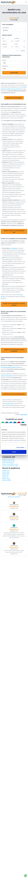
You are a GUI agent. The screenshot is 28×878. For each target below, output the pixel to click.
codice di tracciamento (7, 375)
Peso (3, 38)
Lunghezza (16, 38)
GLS (6, 286)
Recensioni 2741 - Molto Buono (14, 496)
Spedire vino (5, 475)
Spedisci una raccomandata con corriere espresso (14, 304)
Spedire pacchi (6, 470)
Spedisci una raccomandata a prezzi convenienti (14, 350)
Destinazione (5, 66)
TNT (6, 276)
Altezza (16, 44)
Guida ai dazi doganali (8, 462)
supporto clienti (10, 403)
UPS (6, 267)
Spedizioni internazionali (8, 461)
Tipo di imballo (5, 27)
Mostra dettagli (20, 447)
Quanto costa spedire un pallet (10, 466)
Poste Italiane (13, 248)
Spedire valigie (6, 478)
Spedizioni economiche (8, 459)
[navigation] (25, 2)
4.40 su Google (22, 495)
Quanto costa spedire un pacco (10, 464)
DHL (6, 257)
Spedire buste (5, 472)
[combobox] (14, 62)
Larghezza (4, 44)
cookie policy (17, 440)
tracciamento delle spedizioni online (10, 367)
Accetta (14, 451)
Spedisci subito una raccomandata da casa (14, 231)
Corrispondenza (23, 414)
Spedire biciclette (6, 480)
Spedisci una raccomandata (14, 98)
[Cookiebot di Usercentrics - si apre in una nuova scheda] (20, 425)
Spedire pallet (5, 473)
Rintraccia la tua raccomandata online (14, 394)
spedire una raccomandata (14, 89)
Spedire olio (5, 477)
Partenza (4, 60)
